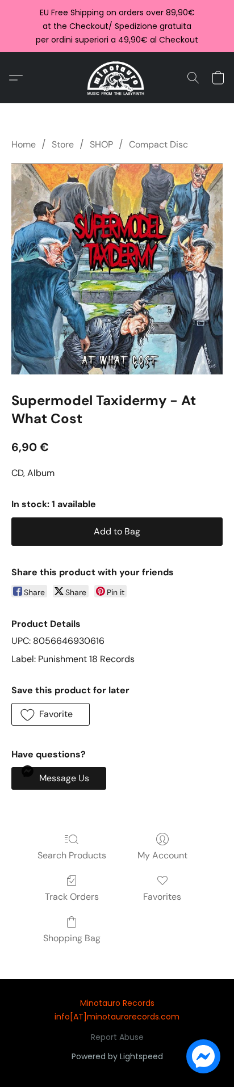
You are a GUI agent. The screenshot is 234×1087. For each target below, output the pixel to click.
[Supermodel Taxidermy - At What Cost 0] (117, 268)
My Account (162, 855)
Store (63, 144)
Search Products (71, 855)
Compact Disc (158, 144)
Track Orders (72, 897)
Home (23, 144)
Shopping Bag (72, 938)
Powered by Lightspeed (117, 1056)
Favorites (162, 897)
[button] (117, 77)
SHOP (101, 144)
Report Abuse (117, 1037)
